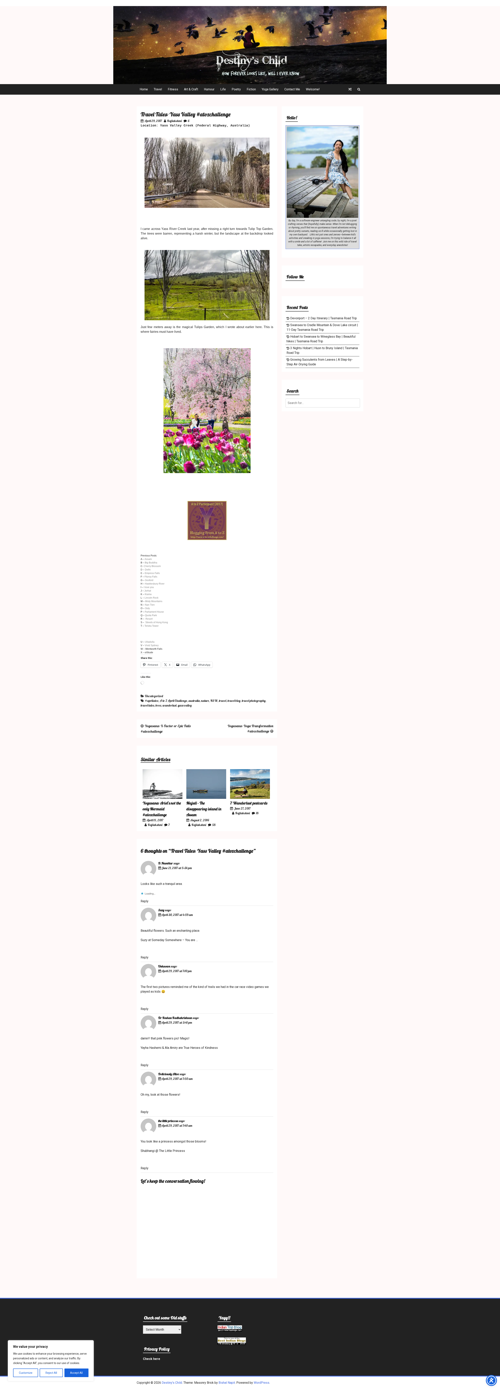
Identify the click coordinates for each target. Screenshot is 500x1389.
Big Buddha (151, 562)
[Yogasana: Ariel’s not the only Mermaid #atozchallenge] (162, 798)
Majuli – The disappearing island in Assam (203, 809)
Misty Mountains (153, 601)
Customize (25, 1372)
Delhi (148, 569)
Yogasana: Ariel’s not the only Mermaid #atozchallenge (162, 809)
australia (194, 701)
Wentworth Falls (153, 649)
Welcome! (313, 89)
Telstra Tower (152, 626)
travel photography (253, 701)
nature (205, 701)
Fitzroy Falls (151, 576)
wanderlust (169, 705)
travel (222, 701)
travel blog (234, 701)
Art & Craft (191, 89)
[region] (51, 1360)
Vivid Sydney (152, 645)
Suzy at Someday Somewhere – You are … (169, 940)
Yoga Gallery (270, 89)
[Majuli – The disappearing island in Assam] (206, 798)
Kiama (148, 594)
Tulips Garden (204, 327)
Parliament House (154, 611)
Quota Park (151, 615)
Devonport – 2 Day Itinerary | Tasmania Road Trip (323, 318)
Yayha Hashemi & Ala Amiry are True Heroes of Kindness (179, 1048)
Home (144, 89)
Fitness (173, 89)
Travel (158, 89)
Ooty (147, 608)
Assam (148, 559)
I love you (149, 587)
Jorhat (147, 590)
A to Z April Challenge (173, 701)
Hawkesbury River (154, 583)
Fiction (251, 89)
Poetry (236, 89)
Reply (144, 901)
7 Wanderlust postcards (248, 803)
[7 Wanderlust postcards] (250, 798)
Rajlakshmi (174, 121)
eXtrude (149, 652)
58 (213, 825)
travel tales (147, 705)
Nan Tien (150, 604)
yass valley (185, 705)
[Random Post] (350, 89)
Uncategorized (154, 696)
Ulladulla (149, 642)
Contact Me (292, 89)
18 (257, 813)
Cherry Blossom (152, 566)
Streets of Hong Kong (156, 622)
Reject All (51, 1372)
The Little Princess (172, 1151)
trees (158, 705)
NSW (214, 701)
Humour (209, 89)
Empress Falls (152, 573)
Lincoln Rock (151, 597)
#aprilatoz (151, 701)
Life (223, 89)
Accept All (76, 1372)
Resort (149, 619)
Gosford (149, 580)
